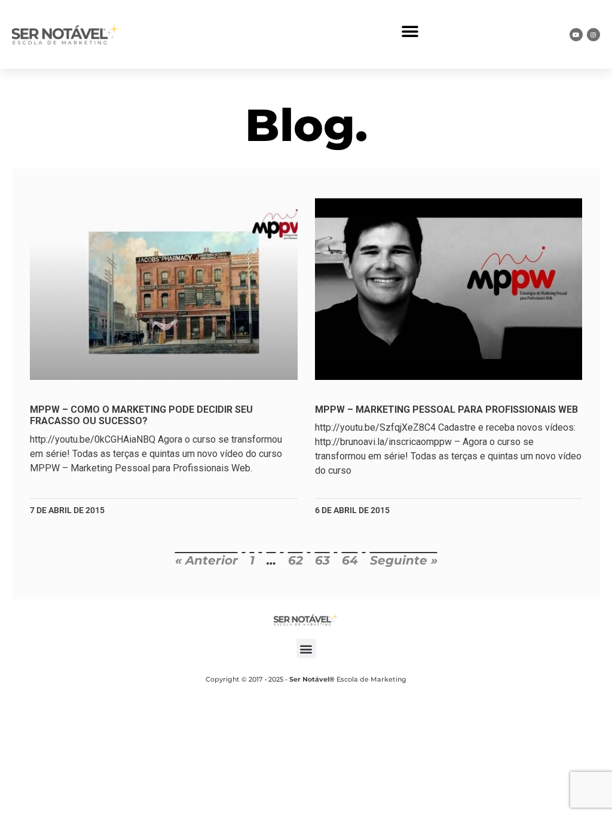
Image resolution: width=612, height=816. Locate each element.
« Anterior (206, 560)
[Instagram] (593, 34)
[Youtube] (576, 34)
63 (322, 560)
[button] (410, 31)
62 (295, 560)
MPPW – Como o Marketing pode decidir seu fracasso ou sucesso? (141, 415)
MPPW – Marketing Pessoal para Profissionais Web (446, 409)
